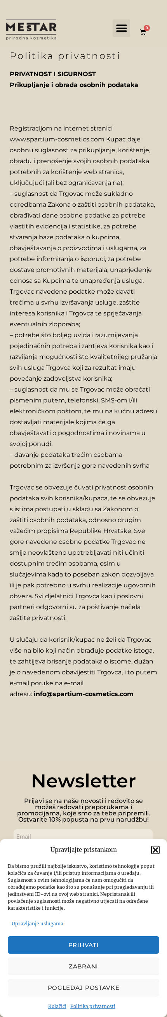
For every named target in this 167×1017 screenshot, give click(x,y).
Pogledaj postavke (84, 987)
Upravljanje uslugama (37, 923)
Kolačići (57, 1006)
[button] (155, 850)
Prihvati (83, 945)
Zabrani (83, 966)
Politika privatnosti (92, 1006)
